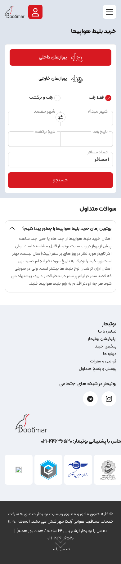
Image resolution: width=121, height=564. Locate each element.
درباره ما (109, 354)
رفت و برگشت (41, 97)
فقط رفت (96, 97)
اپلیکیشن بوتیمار (102, 339)
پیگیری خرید (105, 346)
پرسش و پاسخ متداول (97, 369)
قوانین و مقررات (103, 361)
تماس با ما (107, 331)
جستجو (60, 180)
